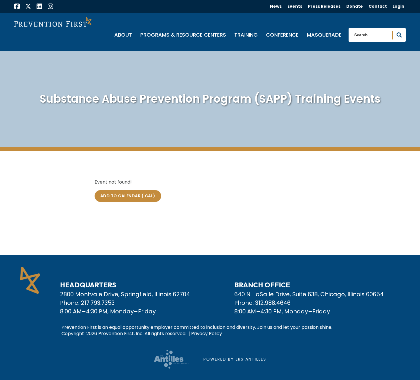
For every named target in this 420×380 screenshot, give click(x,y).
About (123, 35)
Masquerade (324, 35)
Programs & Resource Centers (183, 35)
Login (398, 6)
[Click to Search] (399, 35)
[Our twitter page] (28, 6)
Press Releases (324, 6)
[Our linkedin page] (39, 7)
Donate (354, 6)
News (276, 6)
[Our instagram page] (50, 7)
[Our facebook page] (17, 7)
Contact (378, 6)
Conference (282, 35)
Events (294, 6)
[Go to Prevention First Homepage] (52, 22)
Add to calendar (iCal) (127, 196)
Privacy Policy (206, 334)
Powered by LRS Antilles (234, 359)
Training (246, 35)
